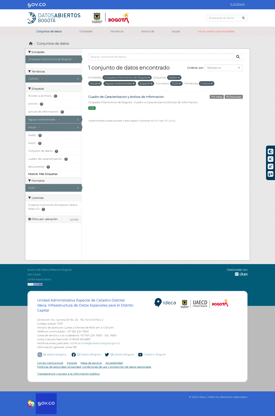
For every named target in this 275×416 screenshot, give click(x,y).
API (157, 120)
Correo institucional (50, 363)
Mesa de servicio (91, 363)
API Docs (169, 120)
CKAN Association (39, 279)
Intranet (72, 363)
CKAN (237, 274)
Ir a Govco (237, 4)
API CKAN (34, 274)
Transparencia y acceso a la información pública (68, 374)
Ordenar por (195, 67)
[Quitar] (149, 77)
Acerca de (147, 31)
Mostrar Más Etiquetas (42, 174)
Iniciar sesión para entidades (216, 31)
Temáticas (116, 31)
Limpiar (74, 219)
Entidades (86, 31)
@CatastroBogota (89, 354)
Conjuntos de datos (49, 31)
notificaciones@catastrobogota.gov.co (95, 343)
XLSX (91, 108)
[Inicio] (31, 43)
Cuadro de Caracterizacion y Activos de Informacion (126, 97)
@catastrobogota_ (55, 354)
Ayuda (176, 31)
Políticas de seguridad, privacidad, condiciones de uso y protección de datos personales (94, 367)
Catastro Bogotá (155, 354)
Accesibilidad (114, 363)
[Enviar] (243, 18)
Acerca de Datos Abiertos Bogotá (49, 269)
